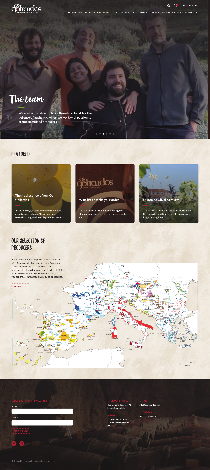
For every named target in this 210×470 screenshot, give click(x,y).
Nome (14, 406)
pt (184, 6)
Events (155, 12)
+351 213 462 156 (148, 416)
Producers (122, 12)
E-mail (15, 418)
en (187, 6)
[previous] (5, 69)
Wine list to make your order (70, 104)
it (196, 6)
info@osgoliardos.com (149, 404)
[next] (204, 69)
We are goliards (103, 12)
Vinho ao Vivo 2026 (79, 12)
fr (193, 6)
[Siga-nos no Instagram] (21, 443)
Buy (135, 12)
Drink (143, 12)
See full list (21, 286)
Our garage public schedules (179, 12)
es (190, 6)
